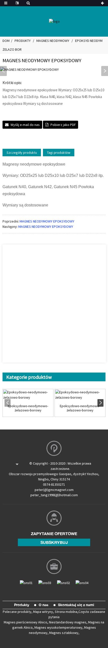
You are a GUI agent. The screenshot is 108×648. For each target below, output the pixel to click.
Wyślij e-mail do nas (25, 124)
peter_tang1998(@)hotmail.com (54, 495)
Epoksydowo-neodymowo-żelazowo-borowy (28, 408)
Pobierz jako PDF (63, 124)
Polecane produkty (17, 611)
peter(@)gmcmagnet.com (54, 489)
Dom (6, 40)
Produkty (23, 40)
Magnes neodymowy (52, 40)
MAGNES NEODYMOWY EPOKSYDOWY (47, 221)
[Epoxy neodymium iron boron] (28, 395)
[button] (104, 71)
